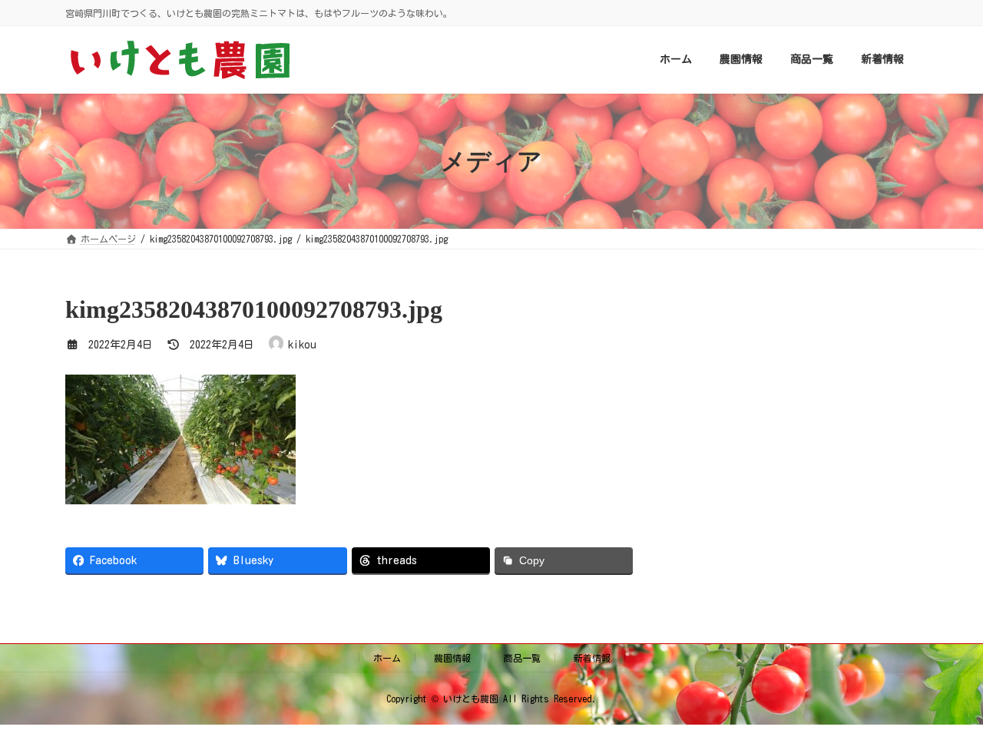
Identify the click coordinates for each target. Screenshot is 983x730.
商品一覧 (522, 657)
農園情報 (452, 657)
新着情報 (592, 657)
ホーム (387, 657)
